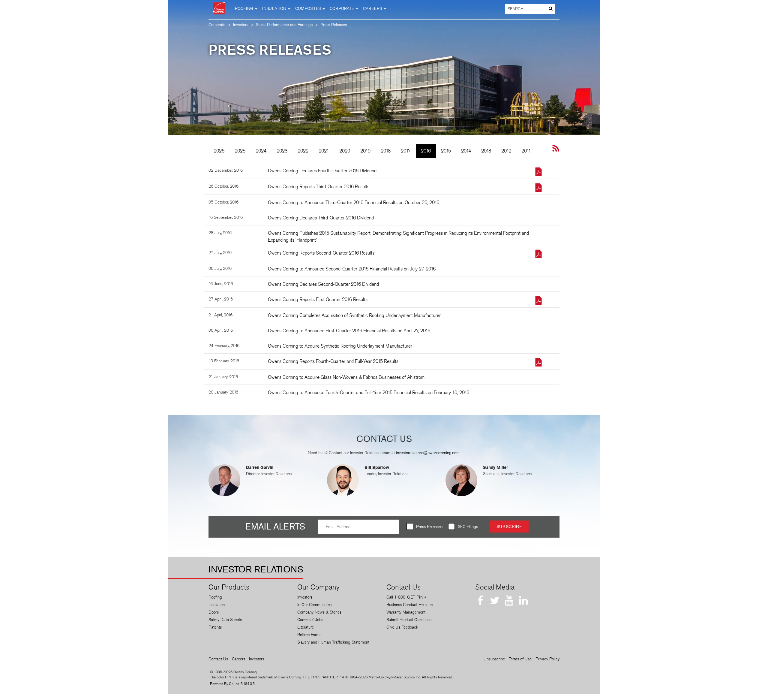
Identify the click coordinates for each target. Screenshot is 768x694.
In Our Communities (314, 604)
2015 (446, 151)
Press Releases (429, 526)
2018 (386, 151)
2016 (426, 151)
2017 (406, 151)
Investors (240, 24)
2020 (344, 151)
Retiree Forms (309, 634)
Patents (215, 627)
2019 (365, 151)
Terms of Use (520, 659)
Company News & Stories (319, 612)
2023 (282, 151)
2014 (466, 151)
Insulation (216, 604)
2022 (303, 151)
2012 (506, 151)
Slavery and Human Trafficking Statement (333, 642)
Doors (213, 612)
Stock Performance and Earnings (284, 24)
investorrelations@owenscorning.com (428, 452)
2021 (324, 151)
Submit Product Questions (408, 619)
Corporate (216, 24)
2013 (486, 151)
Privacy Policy (548, 659)
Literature (305, 627)
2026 (219, 151)
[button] (246, 8)
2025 (240, 151)
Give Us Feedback (402, 627)
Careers (238, 659)
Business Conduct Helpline (409, 604)
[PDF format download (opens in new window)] (536, 172)
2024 (261, 151)
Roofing (215, 597)
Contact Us (218, 659)
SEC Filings (468, 526)
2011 (526, 151)
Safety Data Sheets (225, 619)
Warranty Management (405, 612)
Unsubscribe (494, 659)
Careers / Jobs (310, 619)
